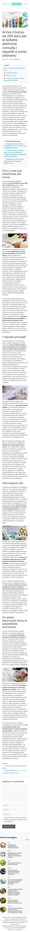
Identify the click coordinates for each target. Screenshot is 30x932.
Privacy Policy (18, 929)
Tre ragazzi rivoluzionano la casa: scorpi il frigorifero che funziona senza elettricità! (15, 882)
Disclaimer (11, 929)
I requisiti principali (11, 73)
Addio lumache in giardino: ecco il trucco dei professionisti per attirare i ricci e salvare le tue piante (15, 910)
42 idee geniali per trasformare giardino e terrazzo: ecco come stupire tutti (14, 872)
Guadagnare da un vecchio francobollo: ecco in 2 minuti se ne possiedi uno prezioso (15, 855)
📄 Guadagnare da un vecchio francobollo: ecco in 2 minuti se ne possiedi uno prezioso (14, 146)
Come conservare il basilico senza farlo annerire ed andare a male (15, 901)
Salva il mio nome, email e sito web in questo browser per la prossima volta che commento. (15, 819)
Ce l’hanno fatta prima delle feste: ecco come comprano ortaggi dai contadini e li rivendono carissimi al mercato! (15, 891)
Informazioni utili (11, 75)
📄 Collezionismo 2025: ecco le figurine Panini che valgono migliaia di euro (14, 161)
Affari (6, 763)
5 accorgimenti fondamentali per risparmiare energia (13, 846)
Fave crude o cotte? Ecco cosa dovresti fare (14, 863)
